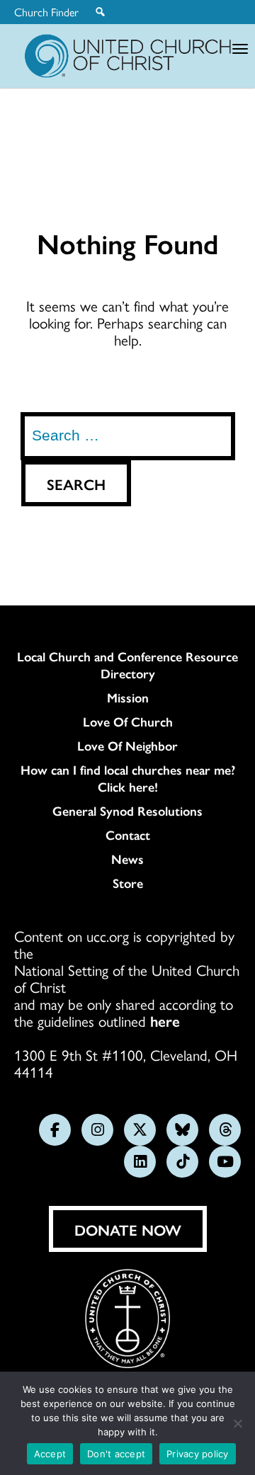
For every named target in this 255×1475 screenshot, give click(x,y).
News (127, 858)
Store (128, 883)
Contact (128, 834)
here (165, 1020)
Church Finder (46, 12)
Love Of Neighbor (127, 745)
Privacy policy (197, 1453)
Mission (128, 697)
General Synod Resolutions (127, 810)
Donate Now (127, 1229)
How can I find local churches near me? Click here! (128, 778)
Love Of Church (128, 721)
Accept (50, 1453)
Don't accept (116, 1453)
